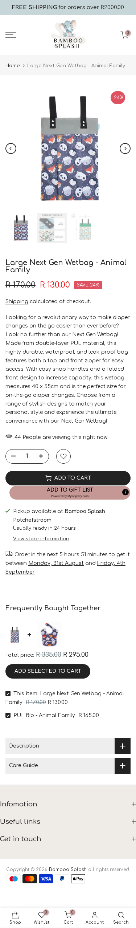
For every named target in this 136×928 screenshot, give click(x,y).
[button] (70, 492)
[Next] (125, 148)
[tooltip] (125, 492)
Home (12, 65)
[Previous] (10, 148)
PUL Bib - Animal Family (44, 715)
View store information (41, 538)
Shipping (16, 301)
